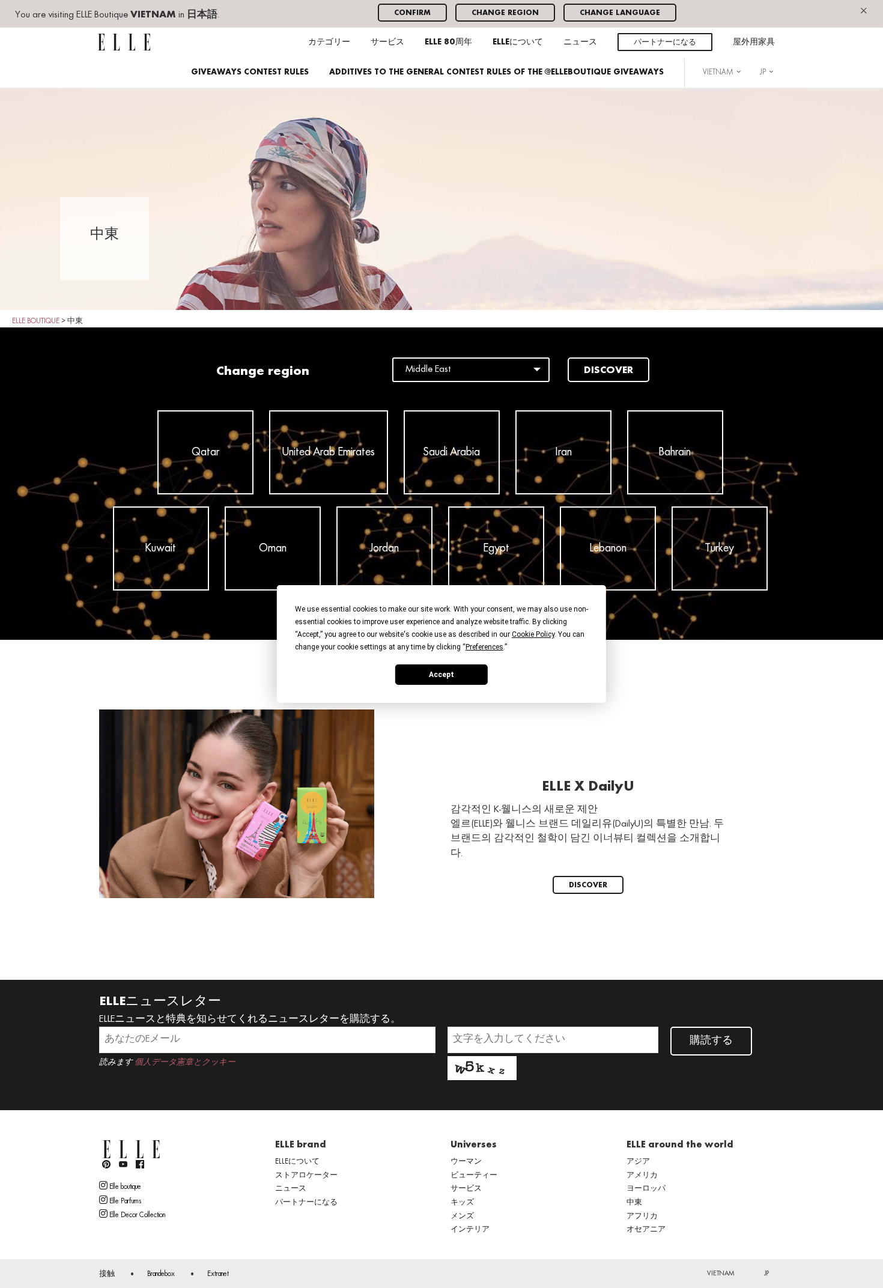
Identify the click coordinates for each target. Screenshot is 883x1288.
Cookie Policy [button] (533, 634)
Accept (441, 674)
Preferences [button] (484, 647)
